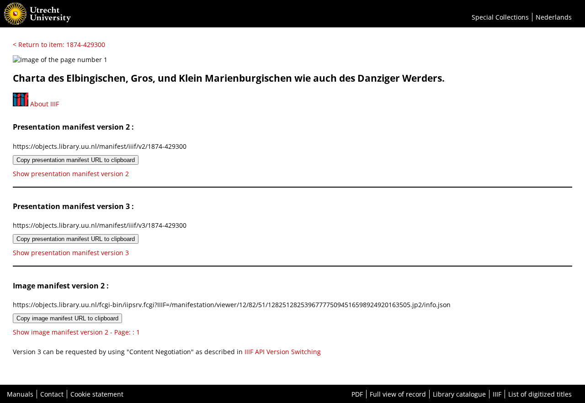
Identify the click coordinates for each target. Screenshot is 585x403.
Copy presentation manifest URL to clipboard (75, 160)
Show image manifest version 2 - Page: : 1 (76, 332)
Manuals (20, 394)
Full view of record (398, 394)
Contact (52, 394)
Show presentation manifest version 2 (71, 173)
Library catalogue (459, 394)
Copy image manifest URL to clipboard (67, 318)
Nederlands (554, 17)
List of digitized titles (540, 394)
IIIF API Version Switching (283, 351)
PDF (357, 394)
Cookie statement (96, 394)
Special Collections (500, 17)
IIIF (497, 394)
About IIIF (43, 103)
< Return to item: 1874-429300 (59, 44)
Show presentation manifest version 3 (71, 252)
